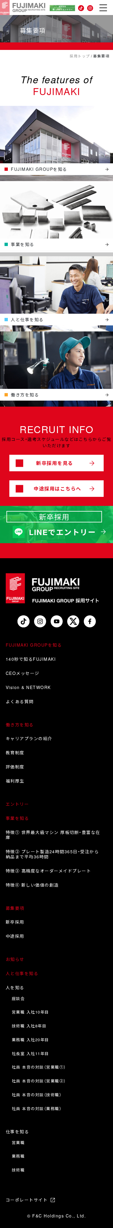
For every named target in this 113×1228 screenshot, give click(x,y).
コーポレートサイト (27, 1200)
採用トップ (80, 56)
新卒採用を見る (54, 463)
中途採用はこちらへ (57, 488)
